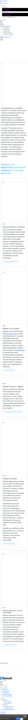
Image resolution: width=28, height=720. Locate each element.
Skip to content (3, 1)
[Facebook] (4, 673)
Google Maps (20, 350)
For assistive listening (8, 34)
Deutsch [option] (1, 20)
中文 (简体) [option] (2, 24)
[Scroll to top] (1, 712)
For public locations (7, 32)
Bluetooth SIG (11, 333)
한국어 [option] (1, 22)
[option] (3, 20)
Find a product (6, 10)
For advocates (6, 31)
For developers (6, 29)
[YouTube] (2, 673)
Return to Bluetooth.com (9, 17)
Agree (17, 718)
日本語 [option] (1, 23)
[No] (21, 719)
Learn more (12, 718)
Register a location (7, 13)
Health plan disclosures (16, 666)
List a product (6, 8)
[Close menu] (6, 686)
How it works (6, 27)
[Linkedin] (1, 673)
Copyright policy (6, 668)
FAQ (4, 5)
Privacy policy (7, 666)
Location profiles (7, 15)
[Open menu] (1, 39)
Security (2, 666)
